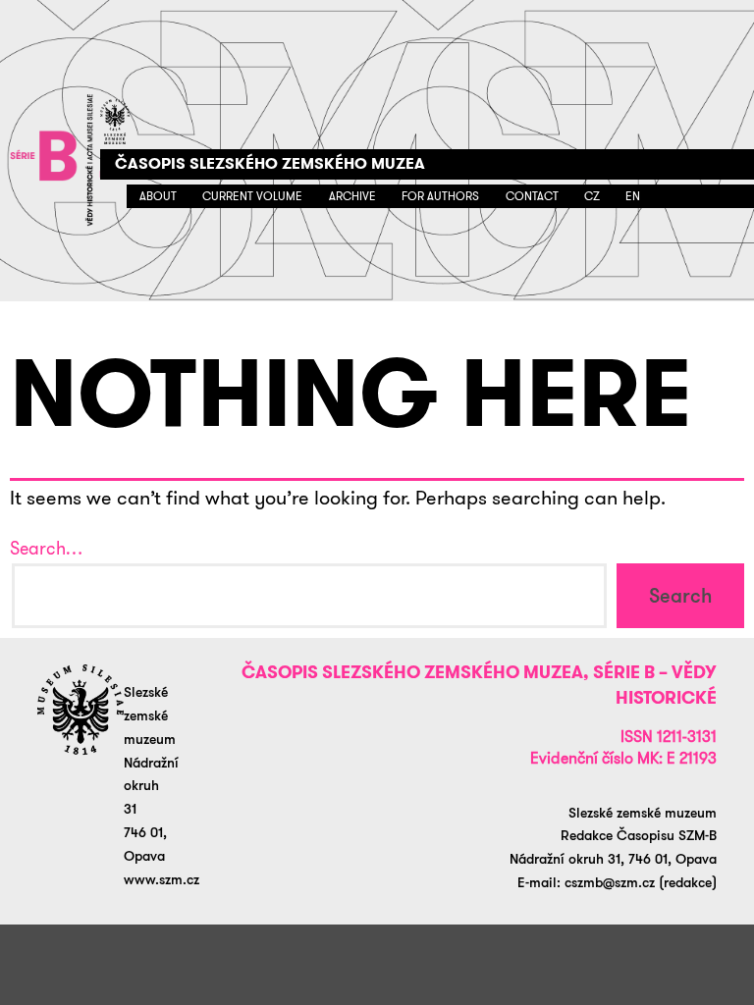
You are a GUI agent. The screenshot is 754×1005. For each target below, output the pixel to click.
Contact (532, 195)
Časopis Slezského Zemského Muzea (270, 163)
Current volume (252, 195)
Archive (352, 195)
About (158, 195)
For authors (440, 195)
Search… (46, 548)
